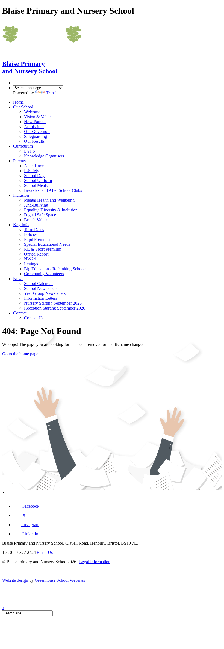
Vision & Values (38, 116)
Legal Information (94, 561)
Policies (30, 234)
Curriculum (23, 146)
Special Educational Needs (47, 244)
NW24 (30, 259)
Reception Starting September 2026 (54, 308)
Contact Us (33, 318)
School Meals (36, 185)
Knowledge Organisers (44, 156)
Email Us (45, 552)
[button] (26, 506)
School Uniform (38, 180)
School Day (34, 175)
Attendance (34, 165)
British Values (36, 219)
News (18, 278)
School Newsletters (40, 288)
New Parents (35, 121)
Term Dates (34, 229)
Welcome (32, 112)
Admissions (34, 126)
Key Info (21, 224)
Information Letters (40, 298)
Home (18, 102)
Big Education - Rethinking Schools (55, 268)
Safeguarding (35, 136)
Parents (19, 161)
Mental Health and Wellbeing (49, 200)
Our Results (34, 141)
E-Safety (31, 170)
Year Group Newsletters (45, 293)
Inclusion (21, 195)
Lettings (31, 264)
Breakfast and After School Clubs (53, 190)
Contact (19, 313)
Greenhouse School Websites (60, 580)
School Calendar (38, 283)
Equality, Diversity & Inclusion (51, 210)
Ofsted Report (36, 254)
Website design (15, 580)
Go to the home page (20, 353)
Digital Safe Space (40, 215)
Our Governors (37, 131)
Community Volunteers (44, 273)
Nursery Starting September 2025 (53, 303)
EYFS (29, 151)
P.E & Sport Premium (42, 249)
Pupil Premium (37, 239)
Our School (23, 107)
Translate (53, 92)
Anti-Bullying (36, 205)
